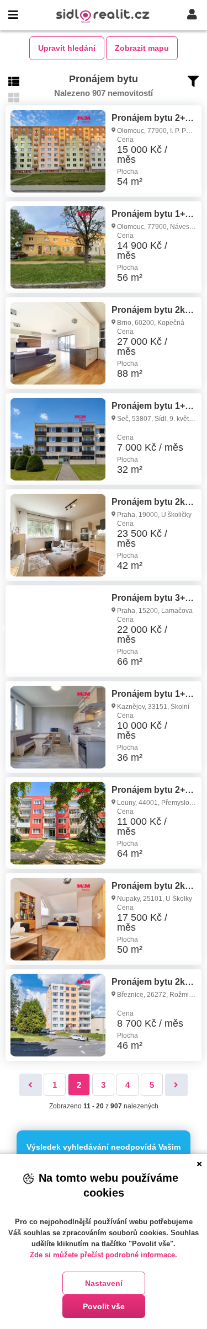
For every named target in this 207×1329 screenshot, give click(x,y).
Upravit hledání (66, 48)
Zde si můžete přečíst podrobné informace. (103, 1255)
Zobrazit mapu (142, 48)
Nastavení (104, 1283)
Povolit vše (104, 1306)
